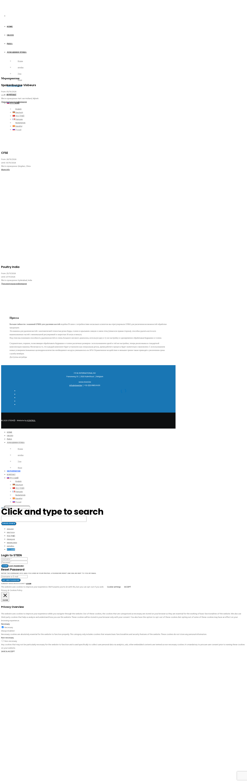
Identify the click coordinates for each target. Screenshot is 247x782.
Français (11, 539)
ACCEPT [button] (127, 586)
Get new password (10, 580)
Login (4, 566)
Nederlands (12, 543)
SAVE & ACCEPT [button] (8, 651)
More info (5, 169)
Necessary (8, 627)
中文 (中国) (11, 536)
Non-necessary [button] (7, 637)
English (10, 529)
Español (10, 546)
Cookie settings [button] (114, 586)
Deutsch (11, 532)
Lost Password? (16, 566)
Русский (11, 549)
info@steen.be (75, 385)
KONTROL (31, 420)
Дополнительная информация (14, 102)
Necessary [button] (5, 624)
